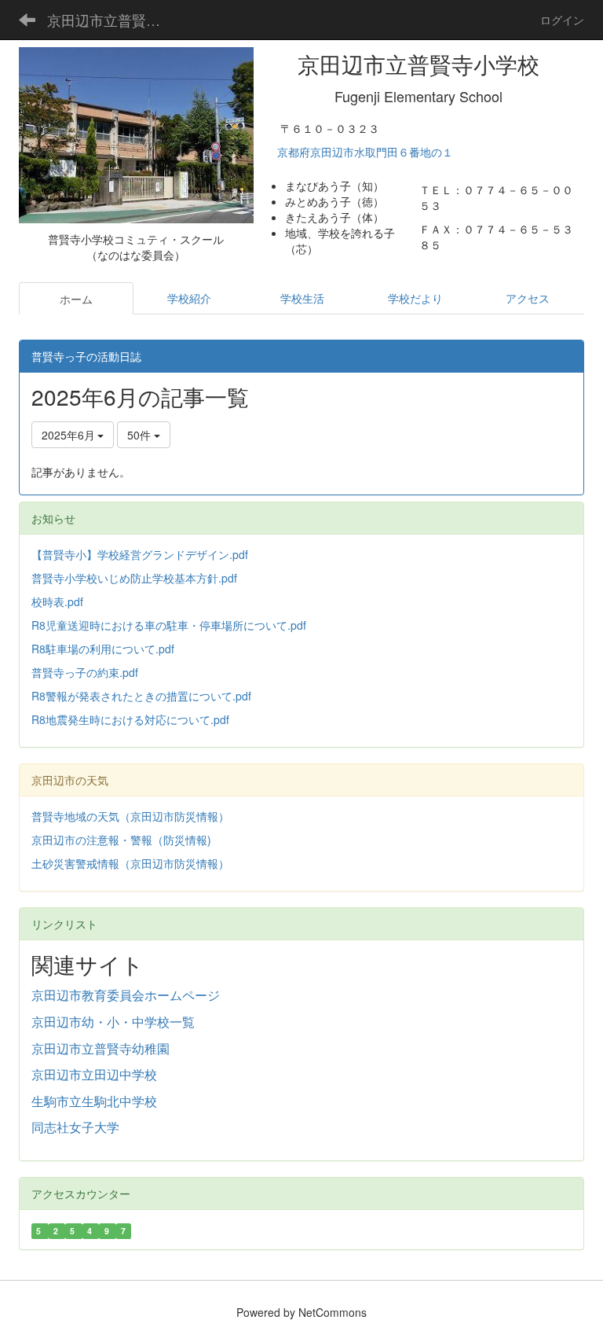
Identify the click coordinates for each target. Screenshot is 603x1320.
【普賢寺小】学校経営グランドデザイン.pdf (139, 554)
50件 (140, 435)
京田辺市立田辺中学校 (94, 1074)
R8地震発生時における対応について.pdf (130, 719)
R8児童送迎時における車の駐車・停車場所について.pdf (168, 625)
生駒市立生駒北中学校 (94, 1101)
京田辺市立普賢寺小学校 (113, 19)
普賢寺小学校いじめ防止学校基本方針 (124, 578)
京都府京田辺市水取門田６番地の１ (366, 152)
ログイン (562, 20)
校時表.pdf (57, 601)
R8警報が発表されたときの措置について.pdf (141, 696)
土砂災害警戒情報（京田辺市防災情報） (130, 863)
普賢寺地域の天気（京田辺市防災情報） (130, 816)
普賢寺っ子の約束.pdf (84, 672)
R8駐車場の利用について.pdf (102, 648)
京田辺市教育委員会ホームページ (125, 995)
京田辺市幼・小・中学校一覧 (113, 1022)
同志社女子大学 (75, 1127)
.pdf (227, 578)
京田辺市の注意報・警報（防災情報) (121, 840)
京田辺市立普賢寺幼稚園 (100, 1048)
